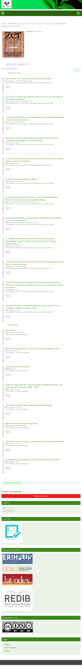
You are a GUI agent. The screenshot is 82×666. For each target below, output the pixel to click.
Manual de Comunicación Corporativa (22, 423)
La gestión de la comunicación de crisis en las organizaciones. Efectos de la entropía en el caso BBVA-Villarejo (32, 198)
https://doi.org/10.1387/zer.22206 (44, 183)
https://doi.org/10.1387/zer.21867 (42, 165)
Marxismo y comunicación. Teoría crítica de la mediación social (33, 348)
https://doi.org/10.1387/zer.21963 (43, 291)
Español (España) (10, 648)
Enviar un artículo (41, 496)
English (6, 644)
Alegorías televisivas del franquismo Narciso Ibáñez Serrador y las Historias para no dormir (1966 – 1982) (34, 385)
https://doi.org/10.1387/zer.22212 (42, 268)
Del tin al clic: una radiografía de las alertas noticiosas (29, 78)
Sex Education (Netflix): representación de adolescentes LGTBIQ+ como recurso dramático (33, 219)
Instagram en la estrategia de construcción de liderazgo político (33, 459)
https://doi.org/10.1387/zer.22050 (42, 248)
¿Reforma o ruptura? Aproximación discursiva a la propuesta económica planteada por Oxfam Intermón (32, 139)
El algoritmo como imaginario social (21, 179)
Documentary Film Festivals (17, 366)
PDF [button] (78, 70)
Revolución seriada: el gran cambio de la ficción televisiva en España (35, 441)
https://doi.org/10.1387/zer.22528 (44, 224)
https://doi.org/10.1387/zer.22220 (43, 124)
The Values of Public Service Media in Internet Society (29, 405)
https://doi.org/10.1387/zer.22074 (44, 204)
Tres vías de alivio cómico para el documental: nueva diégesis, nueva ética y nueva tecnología (35, 262)
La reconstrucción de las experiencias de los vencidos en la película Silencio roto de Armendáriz (34, 159)
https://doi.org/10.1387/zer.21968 (42, 144)
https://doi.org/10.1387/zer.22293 (42, 83)
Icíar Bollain (11, 330)
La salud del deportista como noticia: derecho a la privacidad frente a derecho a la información (35, 118)
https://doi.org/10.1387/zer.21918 (43, 103)
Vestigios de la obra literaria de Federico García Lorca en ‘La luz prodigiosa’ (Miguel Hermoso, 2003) (33, 306)
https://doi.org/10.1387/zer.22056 (42, 312)
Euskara (7, 651)
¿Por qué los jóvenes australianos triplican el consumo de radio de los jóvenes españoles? (34, 97)
